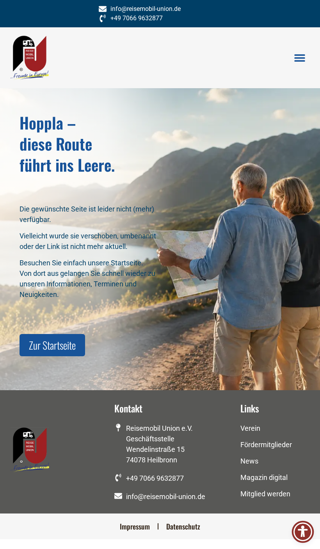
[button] (299, 57)
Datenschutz (183, 526)
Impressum (135, 526)
